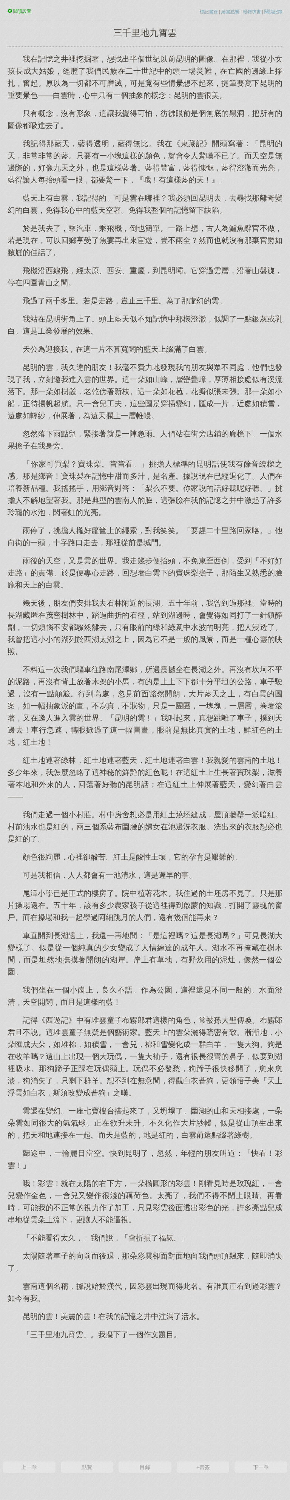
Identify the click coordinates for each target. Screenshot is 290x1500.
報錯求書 (252, 11)
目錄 (145, 1467)
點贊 (87, 1467)
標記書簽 (209, 11)
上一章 (29, 1467)
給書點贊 (230, 11)
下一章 (261, 1467)
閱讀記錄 (273, 11)
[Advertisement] (145, 1399)
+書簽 (203, 1467)
